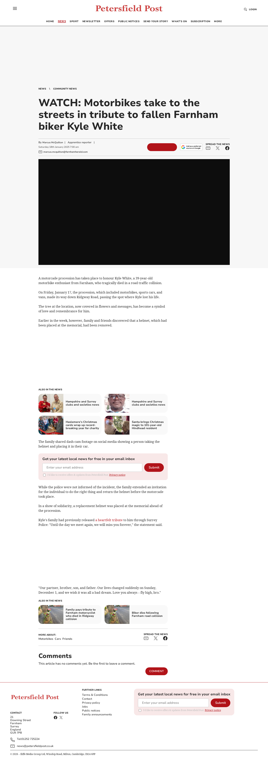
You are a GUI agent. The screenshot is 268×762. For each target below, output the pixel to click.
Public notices (91, 710)
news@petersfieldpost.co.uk (35, 746)
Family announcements (97, 714)
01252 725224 (30, 739)
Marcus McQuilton (52, 142)
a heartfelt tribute (109, 520)
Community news (65, 88)
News (42, 88)
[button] (15, 8)
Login (253, 9)
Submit (154, 467)
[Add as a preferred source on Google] (191, 147)
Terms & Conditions (95, 695)
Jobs (85, 707)
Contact (87, 699)
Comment (156, 671)
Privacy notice (117, 474)
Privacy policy (91, 703)
